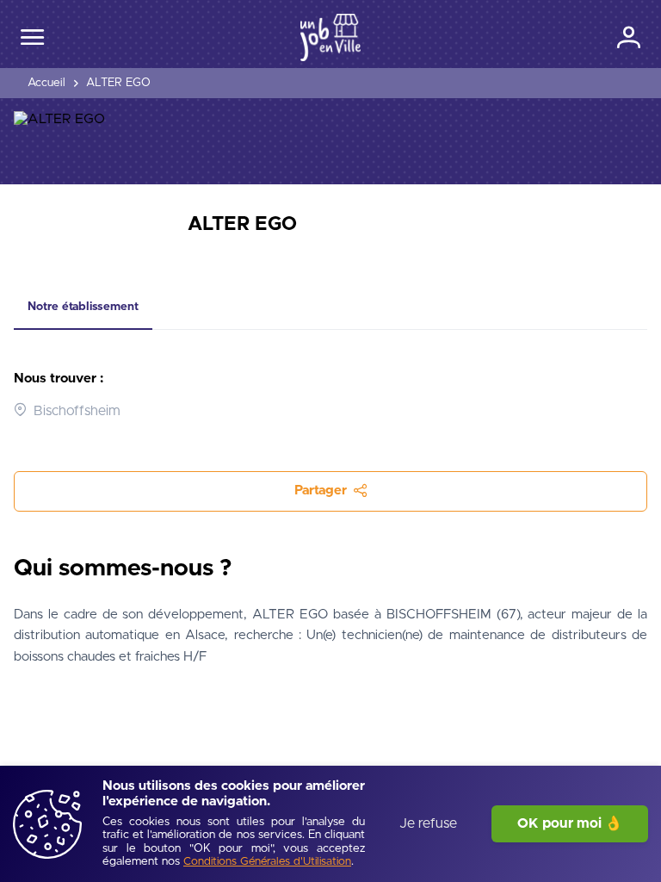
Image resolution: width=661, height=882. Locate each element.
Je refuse (428, 823)
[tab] (83, 307)
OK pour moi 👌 (569, 823)
